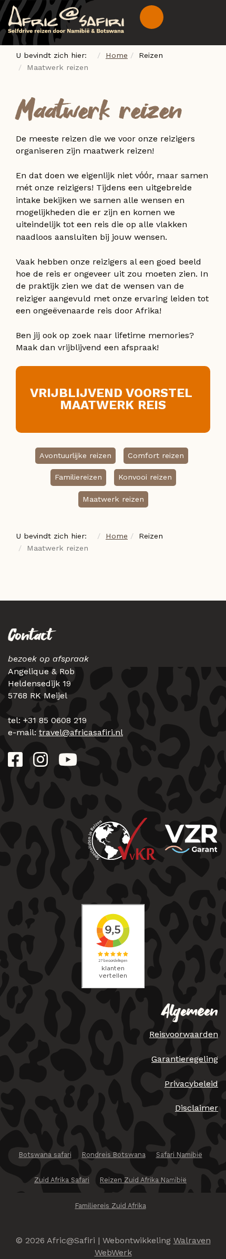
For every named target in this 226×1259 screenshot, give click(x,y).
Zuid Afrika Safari (61, 1180)
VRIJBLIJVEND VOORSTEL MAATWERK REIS (113, 398)
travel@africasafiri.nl (81, 732)
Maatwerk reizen (113, 499)
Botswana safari (45, 1155)
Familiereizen (78, 477)
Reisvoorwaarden (183, 1034)
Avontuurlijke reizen (75, 455)
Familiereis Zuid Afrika (110, 1206)
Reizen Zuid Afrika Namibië (143, 1180)
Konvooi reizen (145, 477)
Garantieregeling (184, 1059)
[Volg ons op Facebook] (15, 763)
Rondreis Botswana (114, 1155)
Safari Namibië (179, 1155)
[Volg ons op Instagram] (40, 763)
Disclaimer (196, 1108)
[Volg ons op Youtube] (67, 763)
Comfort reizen (156, 455)
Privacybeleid (191, 1084)
